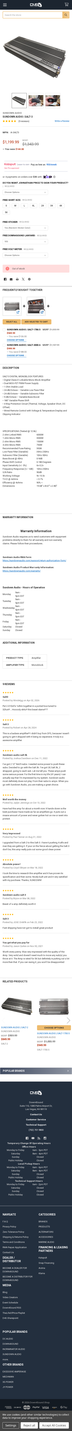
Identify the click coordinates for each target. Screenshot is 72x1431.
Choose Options (16, 340)
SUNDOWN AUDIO (12, 1354)
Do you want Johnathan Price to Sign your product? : (35, 184)
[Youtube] (32, 1138)
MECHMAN (8, 1376)
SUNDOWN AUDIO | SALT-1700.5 (23, 329)
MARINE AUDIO (46, 1242)
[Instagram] (45, 1138)
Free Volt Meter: (18, 249)
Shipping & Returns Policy (15, 1237)
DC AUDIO (8, 1338)
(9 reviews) (23, 121)
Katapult (43, 1257)
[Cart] (67, 4)
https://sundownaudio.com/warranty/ (22, 571)
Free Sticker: (16, 222)
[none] (36, 56)
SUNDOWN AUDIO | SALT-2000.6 (23, 345)
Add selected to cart (36, 322)
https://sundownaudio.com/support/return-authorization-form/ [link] (34, 560)
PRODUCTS (44, 1226)
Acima (42, 1268)
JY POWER (8, 1387)
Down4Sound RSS (12, 1307)
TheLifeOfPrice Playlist (14, 1313)
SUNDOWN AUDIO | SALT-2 (14, 1027)
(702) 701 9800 (36, 1130)
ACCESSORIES (46, 1237)
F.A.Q (5, 1221)
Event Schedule (10, 1302)
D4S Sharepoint (10, 1318)
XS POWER (8, 1382)
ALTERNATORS (46, 1232)
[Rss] (39, 1138)
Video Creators (10, 1297)
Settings (10, 1425)
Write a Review (62, 121)
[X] (23, 279)
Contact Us (8, 1252)
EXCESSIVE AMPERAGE (14, 1371)
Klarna (42, 1273)
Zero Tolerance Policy (13, 1232)
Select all (11, 322)
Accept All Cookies (54, 1425)
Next (68, 1020)
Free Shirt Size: (17, 200)
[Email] (11, 279)
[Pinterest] (29, 279)
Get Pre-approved (11, 168)
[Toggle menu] (5, 5)
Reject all (29, 1425)
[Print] (17, 279)
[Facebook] (5, 279)
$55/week (51, 164)
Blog (5, 1292)
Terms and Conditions (14, 1242)
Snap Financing (46, 1263)
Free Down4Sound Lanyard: (25, 235)
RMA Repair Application (15, 1247)
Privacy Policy (9, 1226)
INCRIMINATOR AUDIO (14, 1349)
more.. (6, 1359)
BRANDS (43, 1221)
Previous (3, 1020)
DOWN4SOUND (10, 1344)
